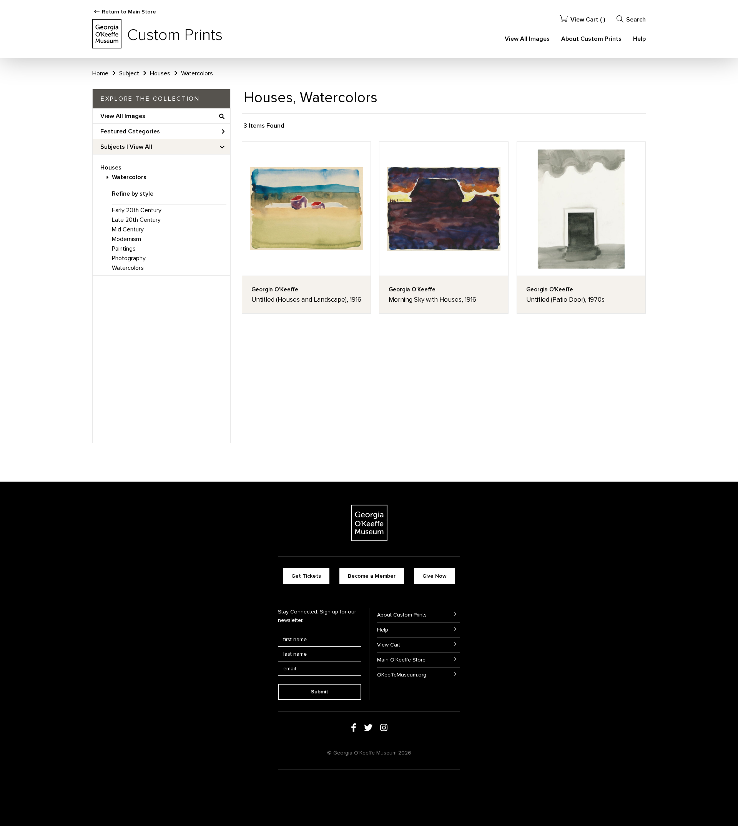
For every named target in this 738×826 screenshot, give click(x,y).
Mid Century (128, 229)
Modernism (126, 239)
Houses (110, 167)
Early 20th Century (136, 210)
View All (141, 147)
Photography (129, 258)
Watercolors (129, 177)
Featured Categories (130, 131)
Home (100, 73)
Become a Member (372, 576)
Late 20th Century (136, 220)
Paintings (124, 249)
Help (639, 39)
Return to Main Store (129, 11)
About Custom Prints (591, 39)
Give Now (434, 576)
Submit (319, 691)
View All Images (527, 39)
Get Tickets (306, 576)
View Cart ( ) (587, 19)
